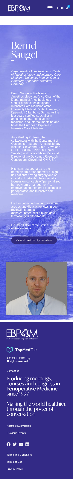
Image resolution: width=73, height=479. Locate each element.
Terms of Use (14, 461)
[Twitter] (15, 444)
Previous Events (16, 432)
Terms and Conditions (19, 454)
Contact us (13, 370)
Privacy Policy (15, 468)
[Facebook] (9, 444)
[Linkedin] (27, 444)
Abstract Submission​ (19, 425)
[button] (50, 7)
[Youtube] (21, 444)
